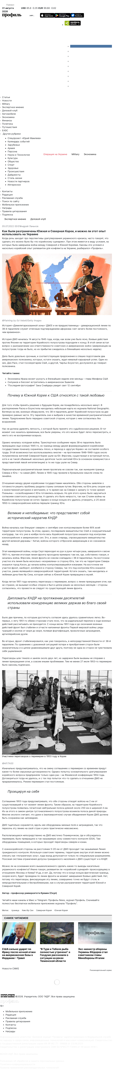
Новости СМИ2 (10, 968)
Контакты (7, 191)
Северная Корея (44, 910)
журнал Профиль (75, 900)
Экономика (8, 117)
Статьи (6, 97)
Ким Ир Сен (28, 910)
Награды (7, 208)
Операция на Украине (55, 154)
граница (15, 910)
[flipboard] (72, 86)
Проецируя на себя (23, 791)
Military (6, 103)
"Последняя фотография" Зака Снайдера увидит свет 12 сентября (44, 385)
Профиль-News (56, 900)
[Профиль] (11, 15)
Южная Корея (61, 910)
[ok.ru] (72, 51)
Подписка (7, 214)
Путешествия (9, 127)
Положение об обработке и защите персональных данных (32, 1061)
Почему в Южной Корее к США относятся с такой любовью (56, 395)
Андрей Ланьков (29, 226)
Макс (31, 900)
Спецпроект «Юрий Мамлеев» (24, 138)
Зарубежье (33, 15)
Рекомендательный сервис (101, 970)
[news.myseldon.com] (72, 66)
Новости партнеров (18, 181)
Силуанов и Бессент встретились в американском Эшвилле (41, 382)
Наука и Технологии (19, 154)
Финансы (7, 120)
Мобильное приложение (15, 204)
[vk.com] (91, 46)
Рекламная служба (12, 198)
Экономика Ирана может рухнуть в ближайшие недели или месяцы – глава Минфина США (58, 378)
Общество (13, 161)
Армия (11, 148)
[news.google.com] (72, 71)
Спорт (11, 164)
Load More (57, 982)
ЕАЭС (5, 130)
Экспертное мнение (13, 107)
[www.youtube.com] (72, 56)
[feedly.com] (72, 76)
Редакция (7, 194)
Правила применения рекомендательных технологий (29, 1067)
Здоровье (13, 168)
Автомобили (9, 113)
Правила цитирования (14, 211)
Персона (12, 151)
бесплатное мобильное (27, 903)
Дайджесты (14, 174)
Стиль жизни (15, 178)
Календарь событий (19, 141)
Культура (13, 158)
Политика (7, 123)
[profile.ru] (72, 81)
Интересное (14, 184)
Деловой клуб (9, 110)
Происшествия (16, 171)
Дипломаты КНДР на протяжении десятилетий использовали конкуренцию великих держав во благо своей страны (57, 603)
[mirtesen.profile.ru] (72, 61)
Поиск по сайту (10, 201)
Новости (7, 100)
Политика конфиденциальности (17, 1064)
